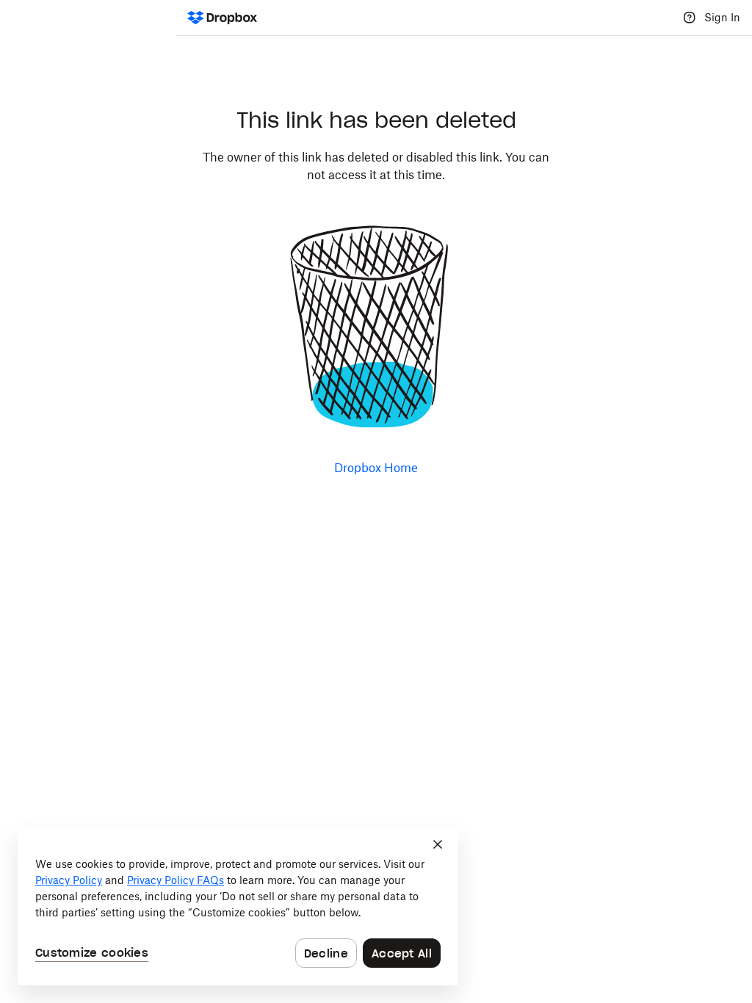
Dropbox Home (376, 467)
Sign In (722, 17)
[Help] (689, 17)
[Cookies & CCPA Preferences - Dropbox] (238, 906)
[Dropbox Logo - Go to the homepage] (222, 17)
